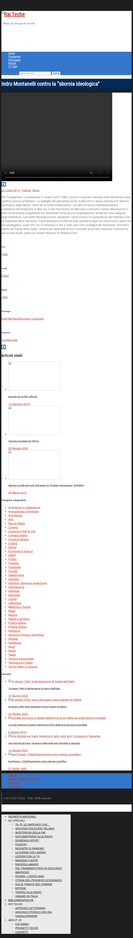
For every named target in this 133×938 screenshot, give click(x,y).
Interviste (13, 591)
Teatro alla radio (28, 892)
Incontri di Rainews (29, 848)
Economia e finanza (20, 551)
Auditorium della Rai (30, 832)
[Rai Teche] (13, 14)
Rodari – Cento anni (29, 876)
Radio (5, 276)
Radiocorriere (26, 916)
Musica (12, 615)
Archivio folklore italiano (35, 828)
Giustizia (13, 579)
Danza (12, 547)
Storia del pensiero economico (38, 880)
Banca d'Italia (16, 523)
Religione (14, 631)
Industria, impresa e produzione (27, 583)
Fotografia (14, 567)
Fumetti (12, 571)
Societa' (13, 639)
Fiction (12, 559)
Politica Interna (17, 627)
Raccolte (14, 783)
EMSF (12, 555)
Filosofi (21, 844)
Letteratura (14, 603)
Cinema (13, 527)
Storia (35, 190)
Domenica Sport (27, 840)
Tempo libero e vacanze (23, 667)
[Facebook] (66, 184)
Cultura (26, 190)
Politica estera (17, 623)
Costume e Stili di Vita (22, 531)
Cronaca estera (17, 535)
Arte (10, 519)
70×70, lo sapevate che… (32, 824)
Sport (11, 647)
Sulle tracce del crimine (33, 884)
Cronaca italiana (18, 539)
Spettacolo (14, 643)
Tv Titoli (12, 66)
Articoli (12, 63)
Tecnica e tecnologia (21, 659)
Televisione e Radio (20, 663)
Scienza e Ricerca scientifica (26, 635)
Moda (11, 611)
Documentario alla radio (34, 836)
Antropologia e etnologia (23, 511)
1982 (4, 254)
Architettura (15, 515)
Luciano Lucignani (32, 319)
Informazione (16, 587)
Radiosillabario (27, 864)
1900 (4, 297)
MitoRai (20, 888)
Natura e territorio (19, 619)
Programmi (14, 56)
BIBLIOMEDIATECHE (21, 900)
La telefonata (9, 340)
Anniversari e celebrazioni (24, 507)
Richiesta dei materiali (23, 779)
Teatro (12, 655)
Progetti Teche (26, 928)
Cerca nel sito (9, 73)
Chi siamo (14, 787)
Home (11, 53)
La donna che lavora (30, 852)
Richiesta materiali (22, 816)
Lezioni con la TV (27, 856)
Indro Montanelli (11, 319)
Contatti (21, 932)
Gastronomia (16, 575)
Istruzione (14, 595)
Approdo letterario (30, 908)
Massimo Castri (26, 860)
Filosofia (13, 563)
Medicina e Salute (19, 607)
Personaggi (14, 60)
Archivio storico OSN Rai (33, 912)
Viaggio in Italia (26, 896)
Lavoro (12, 599)
